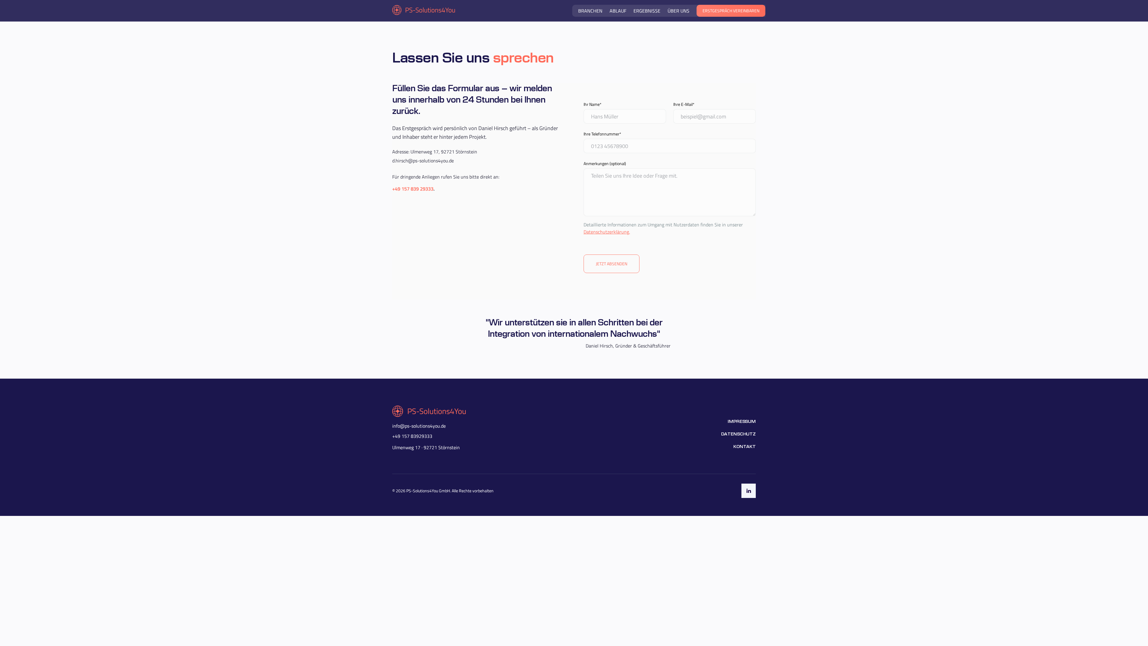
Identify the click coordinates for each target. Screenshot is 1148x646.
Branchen (590, 11)
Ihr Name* (593, 104)
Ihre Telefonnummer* (602, 134)
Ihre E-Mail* (683, 104)
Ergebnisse (646, 11)
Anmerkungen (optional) (605, 163)
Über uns (678, 11)
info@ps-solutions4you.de (419, 426)
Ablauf (618, 11)
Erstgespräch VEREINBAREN (731, 10)
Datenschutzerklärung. (607, 231)
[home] (423, 10)
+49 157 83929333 (412, 436)
